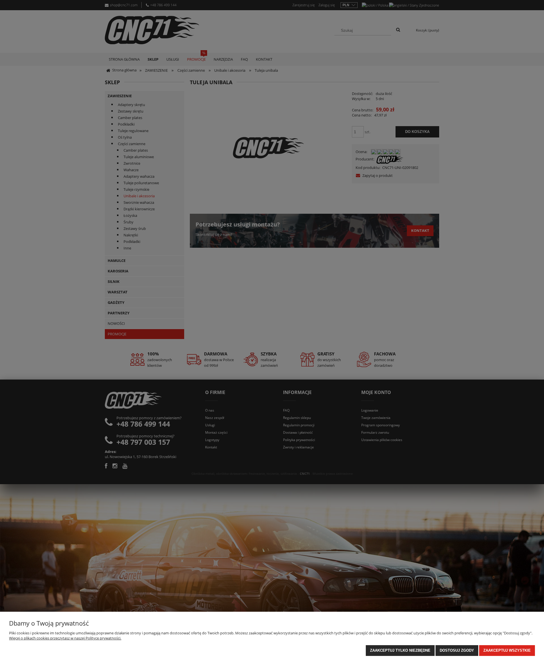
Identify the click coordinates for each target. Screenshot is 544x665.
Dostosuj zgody (457, 650)
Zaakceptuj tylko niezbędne (400, 650)
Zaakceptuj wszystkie (507, 650)
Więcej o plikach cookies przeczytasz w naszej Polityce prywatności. (65, 638)
